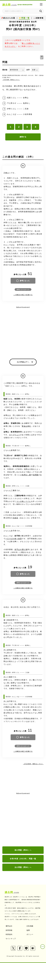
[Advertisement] (23, 819)
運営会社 (9, 926)
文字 (28, 70)
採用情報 (9, 930)
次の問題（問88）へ (23, 867)
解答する (23, 137)
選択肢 (5, 70)
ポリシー (30, 934)
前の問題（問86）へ (23, 850)
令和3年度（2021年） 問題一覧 (23, 859)
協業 (28, 930)
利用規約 (9, 934)
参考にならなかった (23, 289)
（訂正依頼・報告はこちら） (11, 79)
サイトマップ (11, 939)
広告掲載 (30, 926)
